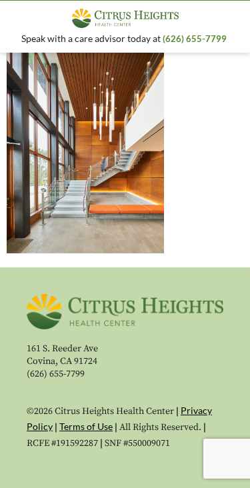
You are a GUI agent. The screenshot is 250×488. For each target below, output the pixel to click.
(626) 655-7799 (196, 38)
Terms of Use (86, 426)
